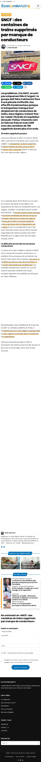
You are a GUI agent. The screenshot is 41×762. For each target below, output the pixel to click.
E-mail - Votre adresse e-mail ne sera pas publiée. (17, 653)
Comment (4, 635)
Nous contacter (7, 709)
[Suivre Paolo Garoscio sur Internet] (4, 547)
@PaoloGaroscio (28, 543)
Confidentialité (9, 756)
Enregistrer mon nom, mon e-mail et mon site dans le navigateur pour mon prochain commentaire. (21, 661)
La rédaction (5, 699)
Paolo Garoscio (10, 533)
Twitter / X (5, 727)
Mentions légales (7, 712)
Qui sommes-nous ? (8, 703)
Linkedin (4, 730)
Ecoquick (6, 15)
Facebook (4, 724)
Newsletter (5, 706)
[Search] (38, 743)
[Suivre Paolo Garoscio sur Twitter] (2, 547)
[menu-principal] (38, 6)
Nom (3, 646)
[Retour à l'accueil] (16, 5)
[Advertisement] (20, 176)
